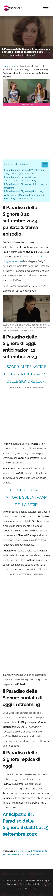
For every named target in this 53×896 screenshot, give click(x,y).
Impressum (31, 888)
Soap (29, 854)
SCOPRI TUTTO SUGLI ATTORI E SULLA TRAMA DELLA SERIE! (26, 497)
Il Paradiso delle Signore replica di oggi (23, 191)
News (13, 66)
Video (36, 854)
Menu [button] (46, 9)
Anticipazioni (22, 851)
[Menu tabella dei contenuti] (45, 164)
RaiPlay (22, 854)
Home (5, 66)
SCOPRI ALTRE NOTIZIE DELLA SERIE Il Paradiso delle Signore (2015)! (26, 374)
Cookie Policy (27, 884)
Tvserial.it (13, 8)
